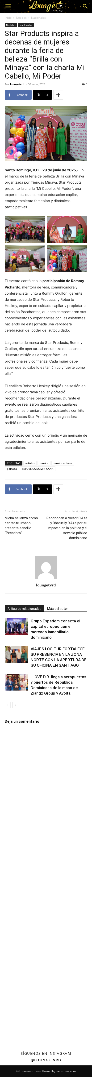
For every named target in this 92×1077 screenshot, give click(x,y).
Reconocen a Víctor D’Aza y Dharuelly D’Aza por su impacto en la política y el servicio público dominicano (66, 528)
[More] (58, 95)
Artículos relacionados (25, 609)
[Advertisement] (46, 887)
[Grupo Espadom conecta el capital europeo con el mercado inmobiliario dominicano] (16, 626)
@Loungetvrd (46, 1060)
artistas (29, 463)
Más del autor (57, 609)
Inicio (8, 18)
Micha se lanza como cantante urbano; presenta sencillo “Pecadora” (21, 525)
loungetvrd (17, 84)
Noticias (21, 18)
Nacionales (38, 18)
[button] (8, 6)
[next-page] (15, 705)
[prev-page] (8, 705)
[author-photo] (46, 578)
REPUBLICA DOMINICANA (37, 468)
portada (12, 468)
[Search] (85, 6)
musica (44, 463)
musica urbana (63, 463)
